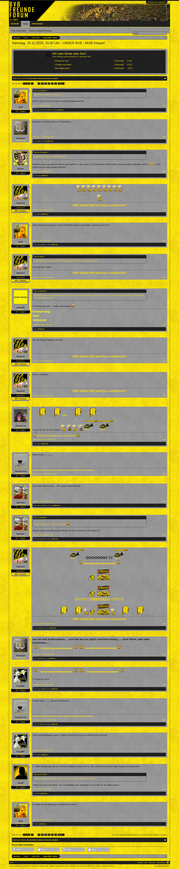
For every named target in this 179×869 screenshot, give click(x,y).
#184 (164, 210)
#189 (164, 395)
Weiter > (61, 83)
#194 (164, 624)
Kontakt (140, 862)
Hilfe (145, 862)
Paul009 (43, 141)
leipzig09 (36, 110)
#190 (164, 439)
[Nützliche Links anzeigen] (165, 38)
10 (46, 83)
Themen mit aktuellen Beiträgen (40, 31)
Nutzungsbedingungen (161, 866)
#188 (164, 361)
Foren (25, 24)
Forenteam (60, 46)
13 (56, 83)
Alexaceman (20, 426)
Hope (35, 141)
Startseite (15, 24)
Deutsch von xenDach (82, 866)
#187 (164, 325)
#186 (164, 277)
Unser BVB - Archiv (36, 46)
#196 (164, 685)
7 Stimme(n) (119, 61)
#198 (164, 750)
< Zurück (26, 83)
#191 (164, 474)
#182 (164, 137)
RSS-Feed (168, 863)
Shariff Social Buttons (59, 866)
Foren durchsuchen (18, 31)
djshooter (21, 503)
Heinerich (43, 110)
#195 (164, 654)
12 (52, 83)
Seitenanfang (160, 862)
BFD (11, 862)
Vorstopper (20, 138)
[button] (23, 849)
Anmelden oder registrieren (157, 2)
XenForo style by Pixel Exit (105, 866)
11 (49, 83)
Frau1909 (53, 110)
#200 (164, 820)
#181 (164, 105)
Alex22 (20, 783)
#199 (164, 789)
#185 (164, 240)
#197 (164, 720)
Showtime (36, 539)
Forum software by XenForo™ (29, 866)
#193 (164, 535)
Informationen (37, 24)
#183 (164, 171)
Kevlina (20, 169)
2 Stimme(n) (119, 65)
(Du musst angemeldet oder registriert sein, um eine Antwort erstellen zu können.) (139, 835)
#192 (164, 501)
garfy (20, 107)
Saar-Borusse (20, 471)
